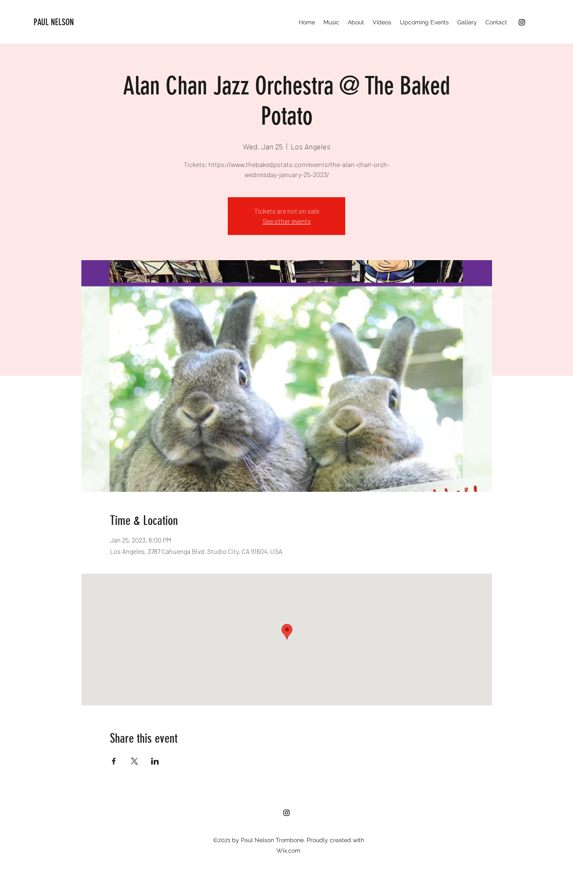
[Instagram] (522, 22)
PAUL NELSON (54, 22)
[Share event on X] (134, 761)
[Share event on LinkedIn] (155, 761)
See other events (287, 221)
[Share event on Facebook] (114, 761)
